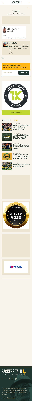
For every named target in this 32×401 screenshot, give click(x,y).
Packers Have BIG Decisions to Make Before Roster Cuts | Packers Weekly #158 (21, 137)
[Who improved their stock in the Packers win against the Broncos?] (7, 147)
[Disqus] (16, 301)
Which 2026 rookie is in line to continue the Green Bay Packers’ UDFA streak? (21, 127)
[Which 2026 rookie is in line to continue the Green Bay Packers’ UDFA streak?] (7, 127)
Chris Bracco (11, 398)
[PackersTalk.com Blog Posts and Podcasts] (16, 2)
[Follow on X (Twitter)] (12, 53)
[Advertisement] (16, 20)
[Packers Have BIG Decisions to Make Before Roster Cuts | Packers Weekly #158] (7, 137)
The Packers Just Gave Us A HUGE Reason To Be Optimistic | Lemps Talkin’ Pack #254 (21, 156)
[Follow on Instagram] (10, 53)
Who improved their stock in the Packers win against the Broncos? (21, 146)
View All (16, 120)
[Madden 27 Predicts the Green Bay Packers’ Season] (7, 166)
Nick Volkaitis (21, 14)
